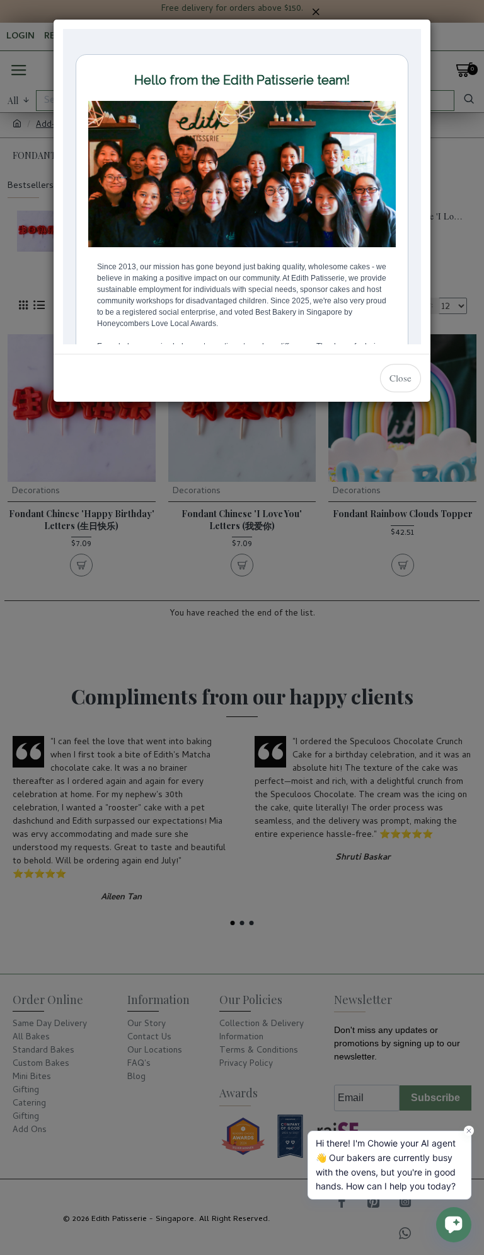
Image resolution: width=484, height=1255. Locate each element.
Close (400, 377)
